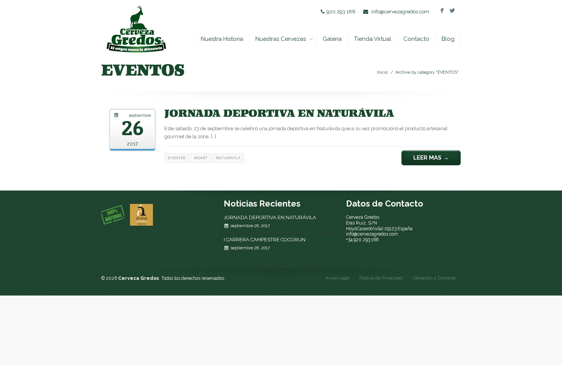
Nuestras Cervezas (280, 39)
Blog (448, 39)
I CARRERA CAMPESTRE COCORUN (264, 239)
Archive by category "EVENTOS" (427, 72)
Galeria (332, 39)
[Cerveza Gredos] (136, 29)
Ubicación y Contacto (434, 278)
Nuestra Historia (222, 39)
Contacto (416, 39)
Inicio (382, 72)
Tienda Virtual (372, 39)
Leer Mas (431, 157)
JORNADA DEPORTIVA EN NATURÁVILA (270, 217)
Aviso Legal (337, 278)
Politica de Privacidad (381, 278)
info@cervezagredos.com (400, 12)
